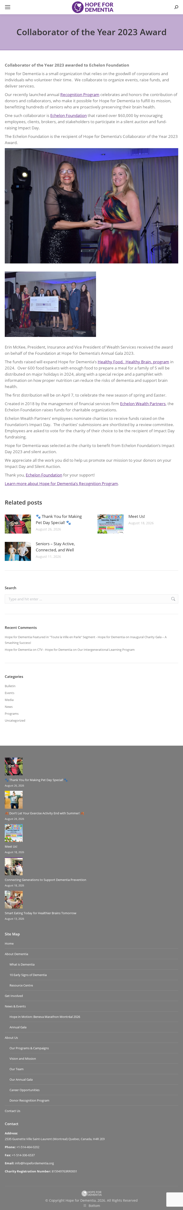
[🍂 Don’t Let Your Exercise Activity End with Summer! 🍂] (14, 800)
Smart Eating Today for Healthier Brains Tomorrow (40, 913)
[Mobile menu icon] (7, 7)
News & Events (15, 1006)
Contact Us (12, 1111)
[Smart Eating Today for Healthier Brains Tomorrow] (14, 900)
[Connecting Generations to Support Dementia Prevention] (14, 867)
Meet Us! (136, 516)
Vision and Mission (23, 1058)
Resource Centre (21, 985)
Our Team (17, 1069)
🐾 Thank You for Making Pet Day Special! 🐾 (59, 519)
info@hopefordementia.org (34, 1163)
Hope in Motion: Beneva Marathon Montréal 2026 (45, 1017)
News (9, 707)
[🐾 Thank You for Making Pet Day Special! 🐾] (14, 767)
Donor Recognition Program (29, 1100)
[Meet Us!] (14, 834)
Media (9, 700)
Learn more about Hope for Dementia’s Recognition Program (61, 483)
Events (9, 693)
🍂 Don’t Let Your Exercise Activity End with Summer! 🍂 (44, 813)
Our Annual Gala (21, 1079)
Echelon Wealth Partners (143, 403)
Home (9, 943)
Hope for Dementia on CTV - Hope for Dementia (38, 649)
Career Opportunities (25, 1090)
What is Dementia (22, 964)
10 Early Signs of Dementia (28, 975)
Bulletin (10, 686)
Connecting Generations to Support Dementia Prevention (45, 880)
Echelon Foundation (68, 115)
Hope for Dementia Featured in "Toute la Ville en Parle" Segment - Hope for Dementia (65, 637)
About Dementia (16, 954)
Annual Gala (18, 1027)
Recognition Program (79, 94)
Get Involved (14, 996)
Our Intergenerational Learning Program (106, 649)
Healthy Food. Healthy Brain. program (133, 361)
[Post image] (18, 524)
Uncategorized (15, 720)
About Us (11, 1037)
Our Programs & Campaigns (29, 1048)
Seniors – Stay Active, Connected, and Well (55, 547)
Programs (12, 713)
